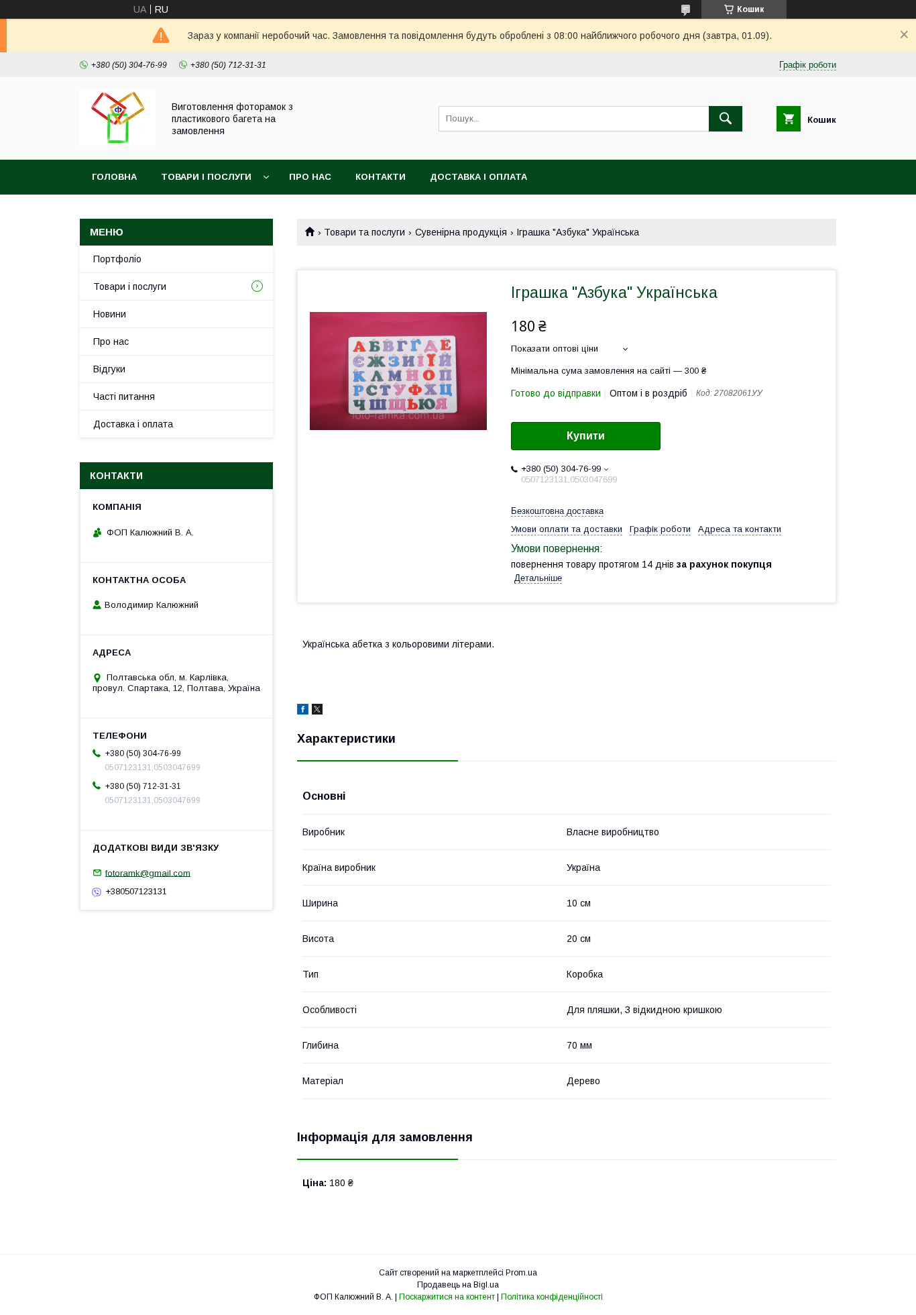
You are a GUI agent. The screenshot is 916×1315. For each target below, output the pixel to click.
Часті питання (124, 396)
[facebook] (302, 711)
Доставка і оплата (478, 177)
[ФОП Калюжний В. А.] (118, 142)
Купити (586, 435)
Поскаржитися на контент (447, 1297)
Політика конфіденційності (552, 1297)
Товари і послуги (206, 177)
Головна (114, 177)
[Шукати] (725, 119)
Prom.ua (521, 1272)
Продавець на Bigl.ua (458, 1285)
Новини (109, 314)
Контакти (380, 177)
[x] (317, 711)
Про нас (310, 177)
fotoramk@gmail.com (147, 872)
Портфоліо (117, 259)
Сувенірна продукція (461, 232)
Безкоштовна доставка (557, 511)
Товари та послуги (364, 232)
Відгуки (109, 369)
